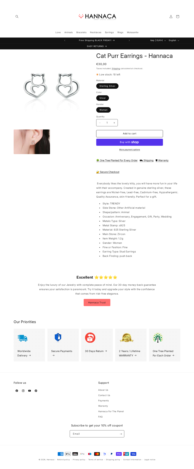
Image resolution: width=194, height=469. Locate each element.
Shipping (116, 68)
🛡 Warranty (162, 160)
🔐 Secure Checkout (107, 172)
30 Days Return (94, 350)
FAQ (100, 416)
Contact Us (104, 395)
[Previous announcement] (64, 40)
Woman (103, 110)
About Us (103, 389)
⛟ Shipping (147, 160)
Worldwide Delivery (23, 353)
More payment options (129, 149)
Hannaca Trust (97, 302)
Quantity (100, 117)
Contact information (132, 459)
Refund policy (63, 459)
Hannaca (50, 460)
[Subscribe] (120, 434)
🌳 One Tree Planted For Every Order (117, 160)
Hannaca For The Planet (111, 411)
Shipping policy (113, 459)
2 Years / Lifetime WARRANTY (129, 353)
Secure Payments (61, 350)
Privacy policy (79, 459)
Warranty (103, 406)
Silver (102, 98)
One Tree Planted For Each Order (163, 353)
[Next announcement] (129, 40)
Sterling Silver (107, 86)
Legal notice (149, 459)
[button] (17, 16)
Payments (103, 400)
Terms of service (95, 459)
